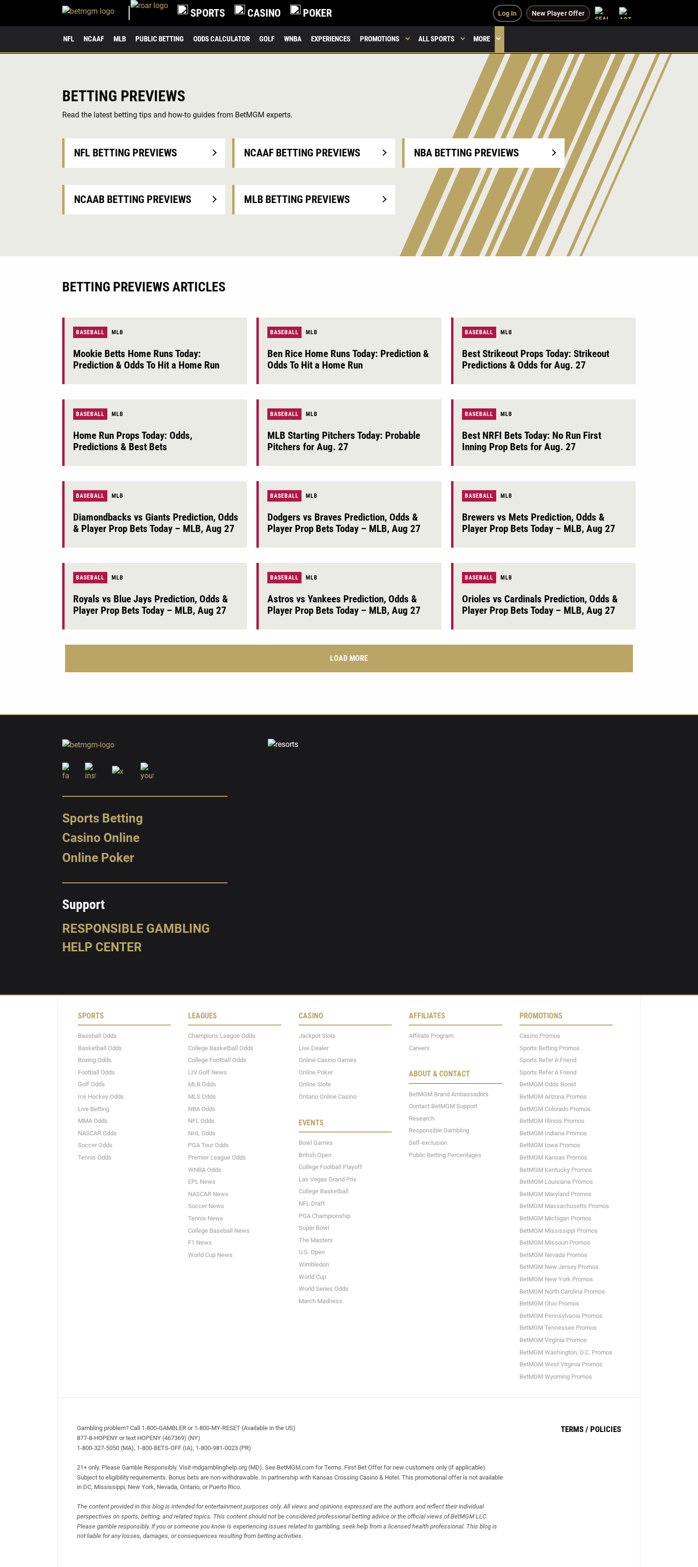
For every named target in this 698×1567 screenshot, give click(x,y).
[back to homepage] (149, 13)
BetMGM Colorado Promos (555, 1108)
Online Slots (315, 1084)
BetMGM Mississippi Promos (558, 1230)
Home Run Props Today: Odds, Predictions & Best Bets (132, 441)
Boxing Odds (95, 1060)
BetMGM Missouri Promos (554, 1242)
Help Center (102, 947)
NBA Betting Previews (466, 153)
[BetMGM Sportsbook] (96, 13)
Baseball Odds (97, 1035)
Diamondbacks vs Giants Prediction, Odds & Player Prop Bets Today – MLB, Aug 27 (155, 523)
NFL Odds (201, 1120)
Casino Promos (539, 1035)
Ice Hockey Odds (101, 1096)
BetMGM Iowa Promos (549, 1145)
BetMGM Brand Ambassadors (449, 1093)
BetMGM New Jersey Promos (559, 1266)
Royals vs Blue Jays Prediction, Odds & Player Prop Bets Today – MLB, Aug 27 (150, 604)
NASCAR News (208, 1193)
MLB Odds (202, 1084)
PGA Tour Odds (208, 1145)
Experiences (330, 39)
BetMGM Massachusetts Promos (564, 1205)
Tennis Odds (95, 1157)
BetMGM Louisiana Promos (556, 1181)
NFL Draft (312, 1203)
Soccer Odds (95, 1145)
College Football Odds (217, 1060)
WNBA (293, 39)
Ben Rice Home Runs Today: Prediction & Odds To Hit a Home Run (348, 359)
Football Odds (96, 1071)
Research (421, 1118)
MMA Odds (93, 1120)
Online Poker (98, 858)
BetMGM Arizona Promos (553, 1096)
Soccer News (206, 1205)
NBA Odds (202, 1108)
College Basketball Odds (221, 1047)
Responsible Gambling (136, 928)
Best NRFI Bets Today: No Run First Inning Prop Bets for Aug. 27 (531, 441)
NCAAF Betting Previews (302, 153)
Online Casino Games (328, 1060)
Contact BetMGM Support (443, 1106)
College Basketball (324, 1191)
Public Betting (159, 39)
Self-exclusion (428, 1142)
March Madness (320, 1300)
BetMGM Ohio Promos (549, 1303)
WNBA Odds (204, 1169)
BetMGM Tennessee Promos (558, 1327)
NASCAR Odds (97, 1132)
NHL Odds (202, 1132)
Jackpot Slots (317, 1035)
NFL (68, 39)
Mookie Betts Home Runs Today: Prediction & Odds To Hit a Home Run (146, 359)
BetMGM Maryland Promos (555, 1193)
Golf (266, 39)
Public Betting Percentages (445, 1154)
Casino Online (101, 838)
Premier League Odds (217, 1157)
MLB (119, 39)
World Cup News (210, 1254)
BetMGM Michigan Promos (555, 1218)
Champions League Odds (221, 1035)
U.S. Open (312, 1252)
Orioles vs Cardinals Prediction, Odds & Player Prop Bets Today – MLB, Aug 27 (540, 604)
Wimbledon (314, 1264)
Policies (605, 1429)
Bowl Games (316, 1142)
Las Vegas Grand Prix (327, 1178)
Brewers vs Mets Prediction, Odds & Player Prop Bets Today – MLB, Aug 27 (538, 523)
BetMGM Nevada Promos (553, 1254)
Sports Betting (102, 818)
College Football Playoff (330, 1166)
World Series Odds (324, 1288)
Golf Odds (91, 1084)
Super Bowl (314, 1227)
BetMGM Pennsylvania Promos (561, 1315)
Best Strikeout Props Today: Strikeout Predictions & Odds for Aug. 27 (535, 359)
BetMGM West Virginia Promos (561, 1364)
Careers (419, 1047)
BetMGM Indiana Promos (553, 1132)
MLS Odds (202, 1096)
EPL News (202, 1181)
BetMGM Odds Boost (547, 1084)
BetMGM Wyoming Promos (555, 1376)
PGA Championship (324, 1215)
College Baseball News (219, 1230)
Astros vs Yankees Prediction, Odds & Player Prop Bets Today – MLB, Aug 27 (344, 604)
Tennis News (205, 1218)
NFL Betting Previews (125, 153)
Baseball (90, 332)
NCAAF (94, 39)
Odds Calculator (221, 39)
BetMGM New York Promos (556, 1279)
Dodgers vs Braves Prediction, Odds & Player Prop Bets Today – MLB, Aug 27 (344, 523)
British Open (315, 1154)
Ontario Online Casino (328, 1096)
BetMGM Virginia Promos (553, 1340)
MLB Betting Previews (297, 199)
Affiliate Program (431, 1035)
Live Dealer (314, 1047)
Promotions (379, 39)
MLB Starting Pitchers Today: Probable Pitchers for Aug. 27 (343, 441)
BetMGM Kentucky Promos (555, 1169)
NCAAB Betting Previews (132, 199)
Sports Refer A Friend (547, 1060)
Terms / (574, 1429)
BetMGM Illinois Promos (552, 1120)
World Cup (312, 1276)
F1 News (200, 1242)
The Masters (316, 1239)
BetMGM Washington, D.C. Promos (566, 1351)
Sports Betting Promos (549, 1047)
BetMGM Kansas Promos (553, 1157)
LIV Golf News (207, 1071)
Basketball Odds (100, 1047)
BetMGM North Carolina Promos (562, 1291)
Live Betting (93, 1108)
